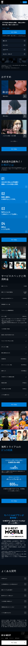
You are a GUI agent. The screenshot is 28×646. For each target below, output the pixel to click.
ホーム (2, 638)
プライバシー (11, 638)
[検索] (21, 2)
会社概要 (6, 638)
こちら (24, 35)
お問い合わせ (17, 638)
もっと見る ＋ (14, 141)
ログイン (24, 2)
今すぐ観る (14, 32)
